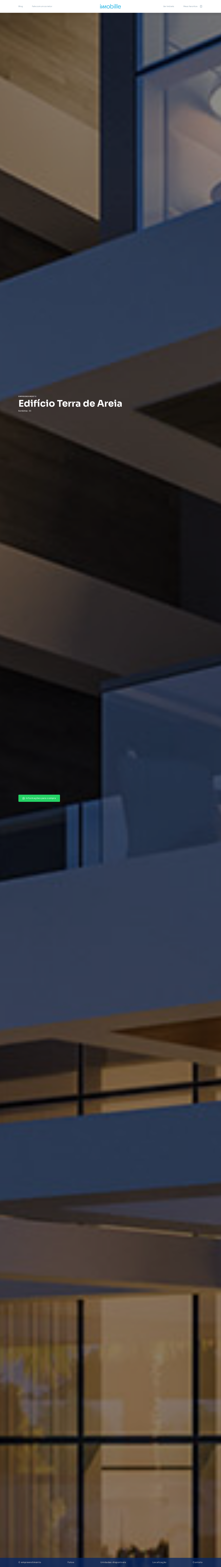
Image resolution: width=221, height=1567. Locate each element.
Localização (159, 1562)
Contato (198, 1562)
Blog (20, 6)
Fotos (71, 1562)
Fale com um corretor (42, 6)
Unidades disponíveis (113, 1562)
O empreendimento (29, 1562)
